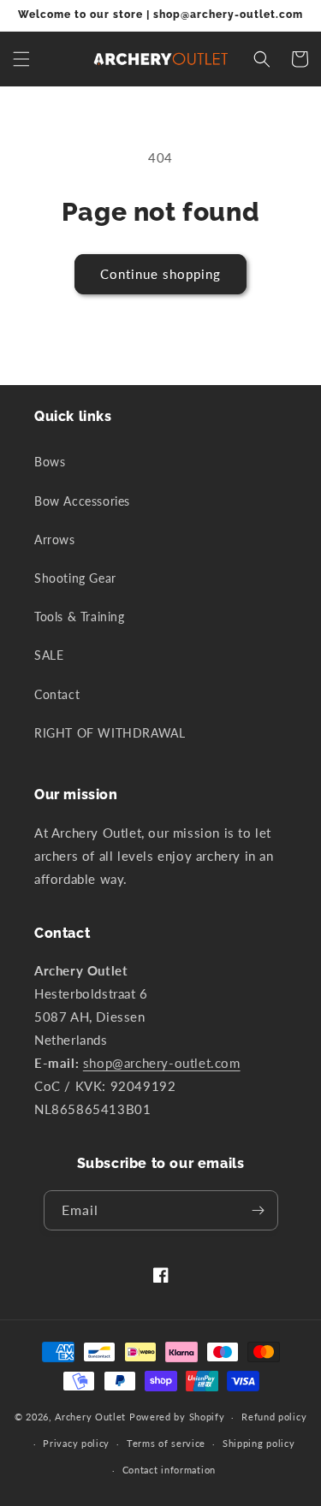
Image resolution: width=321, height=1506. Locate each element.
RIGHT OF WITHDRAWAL (109, 733)
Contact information (169, 1469)
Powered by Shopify (177, 1416)
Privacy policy (76, 1443)
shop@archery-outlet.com (162, 1062)
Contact (57, 694)
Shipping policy (259, 1443)
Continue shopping (160, 274)
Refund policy (273, 1416)
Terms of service (166, 1443)
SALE (48, 655)
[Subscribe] (258, 1210)
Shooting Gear (75, 578)
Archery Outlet (90, 1416)
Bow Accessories (82, 501)
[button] (21, 59)
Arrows (54, 539)
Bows (49, 461)
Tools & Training (79, 616)
